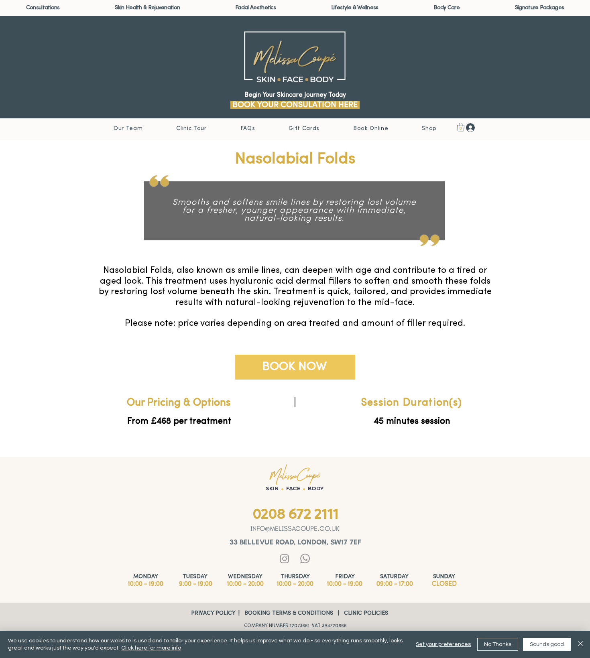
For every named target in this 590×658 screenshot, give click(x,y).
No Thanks (497, 644)
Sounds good (547, 644)
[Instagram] (285, 558)
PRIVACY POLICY (213, 613)
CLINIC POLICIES (364, 613)
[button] (43, 8)
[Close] (580, 644)
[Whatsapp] (305, 558)
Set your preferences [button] (443, 644)
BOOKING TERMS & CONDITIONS (288, 613)
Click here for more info (151, 648)
